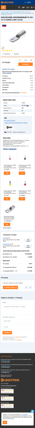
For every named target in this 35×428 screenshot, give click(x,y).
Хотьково (6, 238)
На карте (28, 240)
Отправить (7, 333)
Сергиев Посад (7, 244)
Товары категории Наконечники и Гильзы (15, 122)
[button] (26, 287)
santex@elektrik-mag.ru (6, 371)
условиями (25, 414)
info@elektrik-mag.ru (6, 360)
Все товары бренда (9, 120)
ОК (5, 422)
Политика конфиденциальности (8, 385)
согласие (17, 337)
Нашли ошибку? (7, 228)
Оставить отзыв (9, 287)
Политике (19, 340)
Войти (29, 2)
